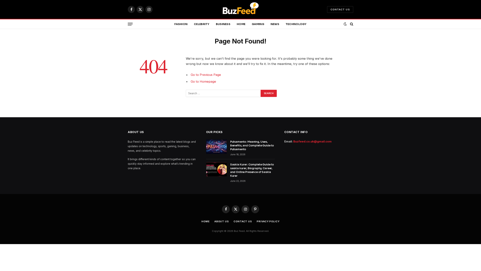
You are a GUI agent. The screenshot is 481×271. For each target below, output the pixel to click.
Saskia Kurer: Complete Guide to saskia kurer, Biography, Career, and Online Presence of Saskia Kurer (252, 170)
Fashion (181, 24)
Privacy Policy (268, 221)
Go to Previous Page (206, 75)
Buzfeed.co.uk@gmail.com (312, 141)
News (275, 24)
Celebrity (201, 24)
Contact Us (340, 9)
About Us (221, 221)
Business (223, 24)
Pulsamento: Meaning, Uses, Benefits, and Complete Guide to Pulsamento (252, 145)
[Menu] (130, 24)
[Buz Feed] (240, 9)
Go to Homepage (203, 81)
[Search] (351, 24)
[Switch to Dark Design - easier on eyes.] (345, 24)
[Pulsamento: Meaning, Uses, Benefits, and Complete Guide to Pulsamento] (216, 146)
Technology (296, 24)
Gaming (258, 24)
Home (241, 24)
